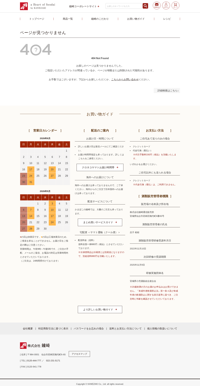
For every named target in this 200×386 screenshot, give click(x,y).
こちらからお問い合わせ (125, 79)
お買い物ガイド (136, 18)
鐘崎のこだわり (100, 18)
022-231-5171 (53, 360)
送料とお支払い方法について (125, 328)
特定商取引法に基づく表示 (53, 328)
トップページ (36, 18)
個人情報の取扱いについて (162, 328)
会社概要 (28, 328)
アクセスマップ (79, 354)
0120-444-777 (34, 360)
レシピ (167, 18)
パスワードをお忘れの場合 (89, 328)
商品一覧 (68, 18)
